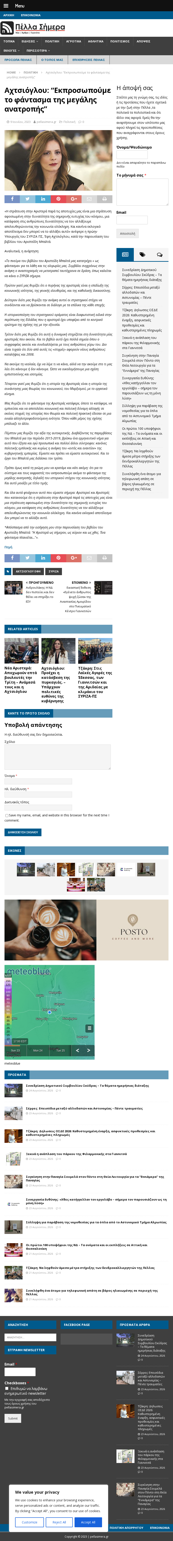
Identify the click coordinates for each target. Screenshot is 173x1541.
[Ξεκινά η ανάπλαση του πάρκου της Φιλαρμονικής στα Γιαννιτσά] (86, 869)
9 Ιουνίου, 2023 (20, 122)
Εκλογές (10, 50)
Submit (13, 1418)
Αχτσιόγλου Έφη (28, 571)
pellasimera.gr (46, 122)
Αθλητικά (95, 41)
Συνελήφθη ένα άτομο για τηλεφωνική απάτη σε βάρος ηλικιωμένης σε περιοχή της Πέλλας (92, 1292)
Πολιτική (52, 41)
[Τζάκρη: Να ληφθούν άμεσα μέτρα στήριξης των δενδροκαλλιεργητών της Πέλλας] (96, 884)
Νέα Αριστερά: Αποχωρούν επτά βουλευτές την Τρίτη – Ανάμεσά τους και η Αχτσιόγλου (21, 680)
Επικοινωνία (31, 15)
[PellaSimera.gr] (32, 34)
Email (121, 212)
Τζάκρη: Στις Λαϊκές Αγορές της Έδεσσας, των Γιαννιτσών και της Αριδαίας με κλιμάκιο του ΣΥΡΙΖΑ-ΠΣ (95, 682)
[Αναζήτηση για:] (30, 1337)
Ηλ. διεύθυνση (16, 789)
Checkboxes (17, 1383)
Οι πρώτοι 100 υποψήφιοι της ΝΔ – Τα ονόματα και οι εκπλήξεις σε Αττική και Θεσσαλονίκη (86, 1247)
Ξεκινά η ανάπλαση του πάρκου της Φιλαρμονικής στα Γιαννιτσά (141, 342)
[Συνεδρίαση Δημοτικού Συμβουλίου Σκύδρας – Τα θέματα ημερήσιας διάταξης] (26, 869)
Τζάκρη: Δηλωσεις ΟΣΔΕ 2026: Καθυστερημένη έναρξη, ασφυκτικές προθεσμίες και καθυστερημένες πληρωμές (142, 320)
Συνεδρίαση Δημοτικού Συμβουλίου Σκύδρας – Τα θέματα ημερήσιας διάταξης (142, 275)
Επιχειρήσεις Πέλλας (89, 60)
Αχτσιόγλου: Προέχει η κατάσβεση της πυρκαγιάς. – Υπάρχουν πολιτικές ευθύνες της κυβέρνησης (55, 685)
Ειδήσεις (28, 41)
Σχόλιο (10, 741)
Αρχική (8, 15)
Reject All (59, 1522)
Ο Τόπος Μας (52, 60)
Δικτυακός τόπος (17, 802)
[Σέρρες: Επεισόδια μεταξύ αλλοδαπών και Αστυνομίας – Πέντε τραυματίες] (46, 869)
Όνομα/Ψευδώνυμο (134, 147)
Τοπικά (9, 41)
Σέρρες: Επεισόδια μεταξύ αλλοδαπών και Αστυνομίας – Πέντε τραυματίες (84, 1108)
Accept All (88, 1522)
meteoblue (12, 1063)
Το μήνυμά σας (131, 175)
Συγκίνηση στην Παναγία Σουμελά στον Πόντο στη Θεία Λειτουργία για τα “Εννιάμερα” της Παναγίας (95, 1179)
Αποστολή (127, 233)
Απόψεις (143, 41)
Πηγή (8, 547)
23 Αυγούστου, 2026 (41, 1113)
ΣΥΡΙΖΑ (54, 571)
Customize (29, 1522)
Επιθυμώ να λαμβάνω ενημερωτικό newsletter (26, 1391)
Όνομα (10, 776)
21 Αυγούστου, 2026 (41, 1253)
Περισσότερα (37, 50)
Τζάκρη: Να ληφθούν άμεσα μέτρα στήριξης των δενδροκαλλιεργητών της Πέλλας (90, 1268)
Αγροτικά (73, 41)
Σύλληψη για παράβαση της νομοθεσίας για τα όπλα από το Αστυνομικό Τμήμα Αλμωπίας (96, 1222)
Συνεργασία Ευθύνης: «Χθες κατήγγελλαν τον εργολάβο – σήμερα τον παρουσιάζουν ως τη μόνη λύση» (141, 388)
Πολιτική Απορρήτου (126, 1528)
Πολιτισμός (120, 41)
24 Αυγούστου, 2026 (41, 1090)
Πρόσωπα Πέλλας (18, 60)
